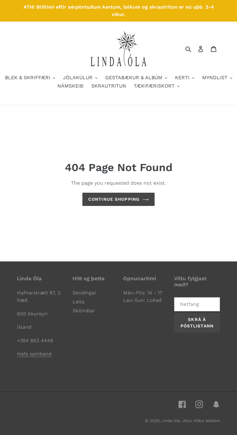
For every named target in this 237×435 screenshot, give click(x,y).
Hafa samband (34, 354)
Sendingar (85, 293)
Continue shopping (113, 199)
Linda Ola (171, 420)
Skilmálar (84, 311)
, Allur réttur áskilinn (200, 420)
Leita (79, 302)
